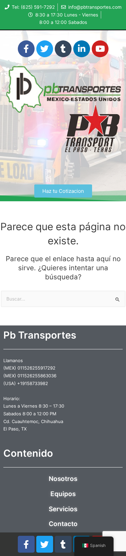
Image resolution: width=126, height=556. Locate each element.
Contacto (63, 524)
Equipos (63, 494)
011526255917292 (36, 368)
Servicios (63, 509)
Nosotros (63, 479)
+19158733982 (32, 383)
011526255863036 (36, 375)
